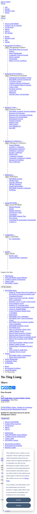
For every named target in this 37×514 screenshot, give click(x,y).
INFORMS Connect (11, 283)
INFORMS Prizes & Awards (18, 49)
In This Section (6, 287)
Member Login (10, 11)
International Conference (17, 149)
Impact (7, 29)
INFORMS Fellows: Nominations (20, 355)
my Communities (14, 239)
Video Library (13, 124)
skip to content (5, 2)
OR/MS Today (14, 181)
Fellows (11, 51)
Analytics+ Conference (16, 147)
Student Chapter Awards (17, 344)
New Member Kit (15, 126)
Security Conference (15, 152)
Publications (9, 175)
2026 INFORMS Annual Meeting (16, 277)
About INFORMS (11, 203)
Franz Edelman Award (16, 303)
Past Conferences (14, 162)
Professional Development (13, 74)
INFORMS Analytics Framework (20, 79)
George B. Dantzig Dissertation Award (21, 307)
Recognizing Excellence (13, 45)
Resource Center (10, 107)
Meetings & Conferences (13, 141)
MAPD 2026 (13, 154)
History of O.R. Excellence (18, 61)
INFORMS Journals (15, 179)
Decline (18, 505)
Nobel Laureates (14, 57)
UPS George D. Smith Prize (18, 350)
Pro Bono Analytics (15, 89)
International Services (16, 119)
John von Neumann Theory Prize (20, 329)
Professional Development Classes (20, 78)
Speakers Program (15, 121)
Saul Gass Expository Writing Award (21, 342)
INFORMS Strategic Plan (17, 216)
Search (7, 36)
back (7, 47)
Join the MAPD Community (18, 257)
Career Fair (12, 91)
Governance (13, 214)
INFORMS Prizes (11, 290)
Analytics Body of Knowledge (19, 94)
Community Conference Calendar (20, 158)
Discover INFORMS (12, 24)
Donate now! (5, 418)
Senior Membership (15, 53)
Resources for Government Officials (20, 115)
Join (6, 7)
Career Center (13, 87)
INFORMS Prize (14, 327)
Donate (7, 9)
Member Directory (15, 210)
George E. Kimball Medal (17, 309)
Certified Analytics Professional (19, 83)
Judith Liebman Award (16, 331)
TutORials (12, 190)
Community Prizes (11, 361)
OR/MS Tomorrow (15, 184)
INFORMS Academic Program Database (22, 111)
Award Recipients (11, 370)
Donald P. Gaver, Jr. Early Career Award (22, 302)
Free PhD (12, 128)
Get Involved (9, 27)
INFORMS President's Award (18, 326)
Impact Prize (13, 314)
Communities (9, 235)
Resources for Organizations (18, 117)
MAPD (7, 252)
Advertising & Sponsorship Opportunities (22, 220)
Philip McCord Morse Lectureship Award (22, 337)
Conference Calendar (16, 156)
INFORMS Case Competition (18, 316)
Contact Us (12, 222)
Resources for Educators (17, 113)
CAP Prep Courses (15, 81)
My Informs (9, 33)
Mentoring (12, 92)
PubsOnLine (9, 276)
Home (7, 366)
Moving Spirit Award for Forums (19, 335)
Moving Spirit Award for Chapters (20, 333)
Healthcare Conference (16, 151)
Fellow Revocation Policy (17, 357)
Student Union (13, 122)
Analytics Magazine (15, 182)
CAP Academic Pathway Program (20, 85)
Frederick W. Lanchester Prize (19, 305)
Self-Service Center (15, 212)
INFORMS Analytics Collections (20, 188)
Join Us (7, 31)
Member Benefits (14, 207)
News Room (13, 218)
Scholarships (13, 59)
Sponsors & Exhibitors (16, 160)
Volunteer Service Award (17, 352)
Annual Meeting (14, 145)
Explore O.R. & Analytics (13, 25)
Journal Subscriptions (16, 186)
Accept (18, 500)
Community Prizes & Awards (18, 55)
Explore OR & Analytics (13, 424)
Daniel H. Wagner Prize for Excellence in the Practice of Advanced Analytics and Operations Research (22, 294)
